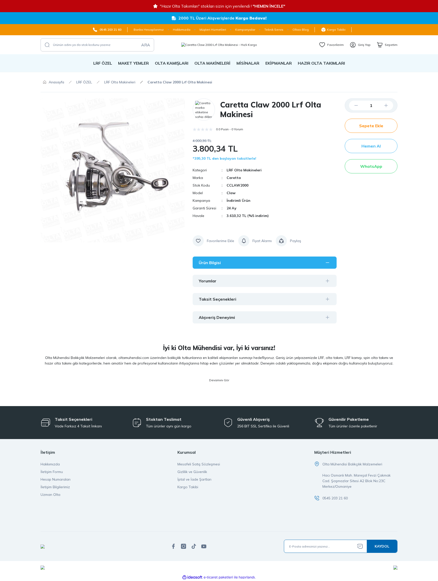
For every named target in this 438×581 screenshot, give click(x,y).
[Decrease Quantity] (352, 105)
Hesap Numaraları (55, 479)
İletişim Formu (52, 471)
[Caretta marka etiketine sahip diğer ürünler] (204, 109)
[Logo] (219, 44)
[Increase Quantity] (390, 105)
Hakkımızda (50, 464)
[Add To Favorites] (213, 240)
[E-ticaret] (218, 577)
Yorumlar (207, 280)
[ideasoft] (192, 577)
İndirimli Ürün (238, 200)
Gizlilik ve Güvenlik (192, 471)
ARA (145, 44)
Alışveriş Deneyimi (217, 317)
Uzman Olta (50, 494)
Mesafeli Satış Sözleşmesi (198, 464)
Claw (231, 193)
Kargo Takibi (187, 487)
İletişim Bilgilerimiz (55, 487)
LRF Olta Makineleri (244, 170)
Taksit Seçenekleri (217, 299)
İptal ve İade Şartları (194, 479)
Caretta (234, 177)
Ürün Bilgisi (210, 262)
